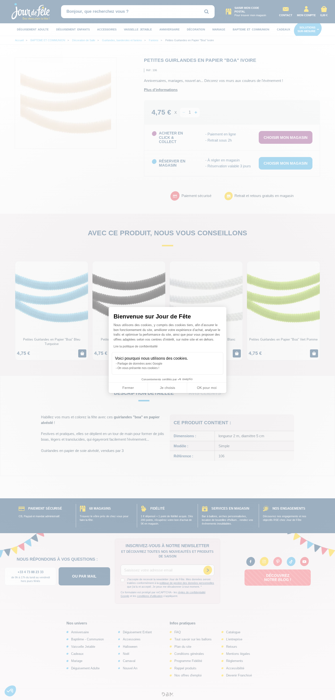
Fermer (128, 388)
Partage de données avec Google (139, 363)
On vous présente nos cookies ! (138, 368)
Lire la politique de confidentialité (136, 346)
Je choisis (167, 388)
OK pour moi (207, 388)
